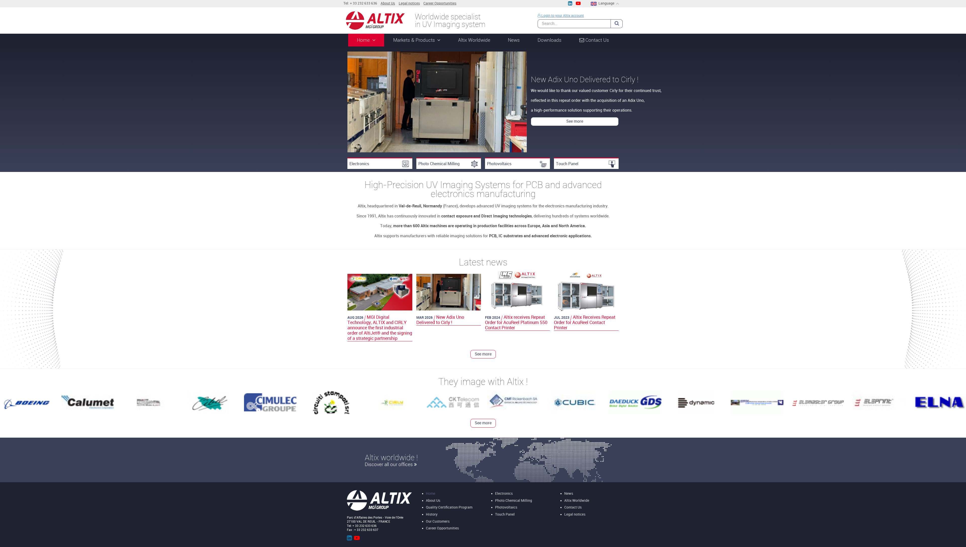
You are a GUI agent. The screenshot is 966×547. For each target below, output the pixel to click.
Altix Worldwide (576, 500)
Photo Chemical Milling (439, 163)
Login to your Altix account (562, 16)
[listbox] (483, 102)
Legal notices (409, 3)
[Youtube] (578, 3)
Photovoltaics (499, 163)
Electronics (359, 163)
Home (430, 493)
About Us (388, 3)
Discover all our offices (389, 464)
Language (606, 3)
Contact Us (573, 507)
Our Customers (438, 521)
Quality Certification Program (449, 507)
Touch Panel (567, 163)
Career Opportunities (439, 3)
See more (258, 114)
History (431, 514)
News (568, 493)
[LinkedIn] (570, 3)
